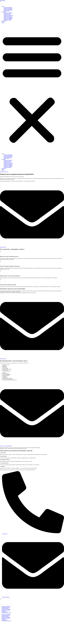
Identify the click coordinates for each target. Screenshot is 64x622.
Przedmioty (4, 11)
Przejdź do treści (2, 0)
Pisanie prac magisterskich (8, 8)
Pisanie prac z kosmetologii (8, 17)
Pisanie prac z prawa (7, 14)
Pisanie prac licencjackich (8, 7)
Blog (3, 21)
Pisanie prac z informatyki (8, 18)
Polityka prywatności (5, 608)
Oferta (3, 6)
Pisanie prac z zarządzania (8, 12)
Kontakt (3, 22)
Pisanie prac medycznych (8, 157)
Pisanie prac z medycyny (8, 16)
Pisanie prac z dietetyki (7, 167)
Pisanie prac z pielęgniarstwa (8, 15)
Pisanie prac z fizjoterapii (8, 166)
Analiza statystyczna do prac (6, 612)
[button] (32, 88)
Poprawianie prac (7, 158)
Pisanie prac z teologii (7, 13)
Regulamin (3, 610)
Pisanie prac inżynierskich (8, 9)
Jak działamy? (4, 20)
